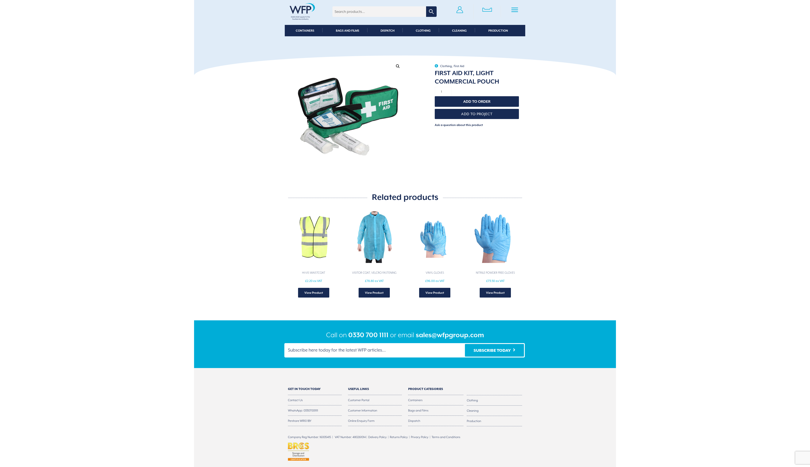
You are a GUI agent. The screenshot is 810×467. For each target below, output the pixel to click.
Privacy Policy (419, 437)
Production (498, 30)
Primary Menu (514, 11)
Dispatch (387, 30)
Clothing (423, 30)
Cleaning (459, 30)
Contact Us (295, 400)
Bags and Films (347, 30)
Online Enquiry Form (361, 420)
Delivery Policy (377, 437)
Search (431, 11)
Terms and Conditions (446, 437)
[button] (398, 66)
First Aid (459, 66)
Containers (305, 30)
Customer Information (362, 410)
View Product (313, 292)
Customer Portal (358, 400)
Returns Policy (399, 437)
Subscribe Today (492, 350)
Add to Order (476, 101)
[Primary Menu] (514, 11)
